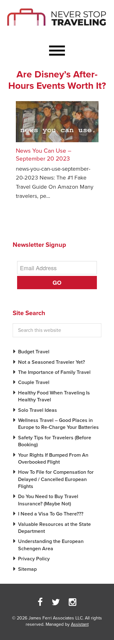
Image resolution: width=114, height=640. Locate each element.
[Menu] (57, 51)
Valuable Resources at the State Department (54, 527)
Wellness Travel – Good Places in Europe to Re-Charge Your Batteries (58, 423)
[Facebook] (40, 602)
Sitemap (27, 569)
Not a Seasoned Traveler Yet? (51, 362)
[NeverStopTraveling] (57, 30)
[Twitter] (56, 602)
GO (57, 282)
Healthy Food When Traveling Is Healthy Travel (54, 396)
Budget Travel (33, 352)
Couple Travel (33, 382)
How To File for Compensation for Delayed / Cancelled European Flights (56, 479)
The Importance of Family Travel (54, 372)
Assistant (80, 624)
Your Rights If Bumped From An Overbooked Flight (53, 458)
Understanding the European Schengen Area (51, 545)
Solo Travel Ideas (37, 410)
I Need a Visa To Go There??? (50, 514)
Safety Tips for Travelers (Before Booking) (54, 441)
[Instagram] (72, 602)
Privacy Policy (34, 559)
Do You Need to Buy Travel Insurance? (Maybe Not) (48, 500)
